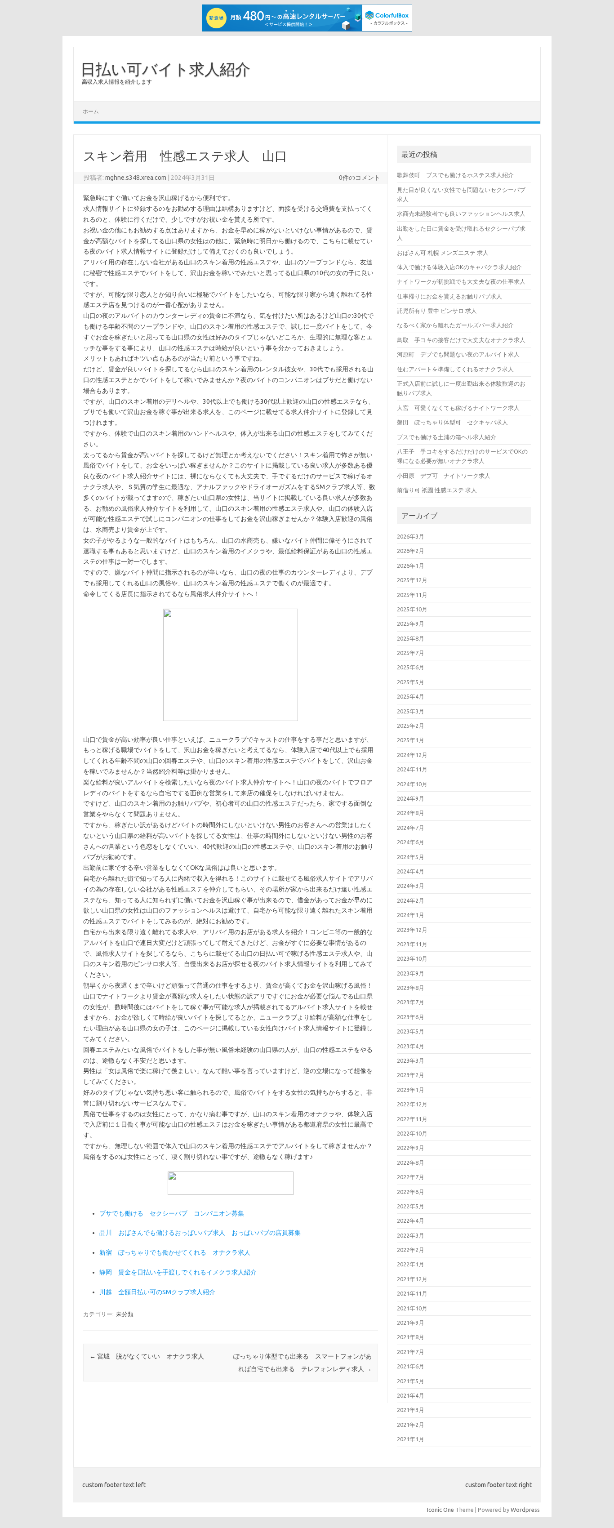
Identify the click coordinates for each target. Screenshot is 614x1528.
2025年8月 (410, 638)
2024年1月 (410, 915)
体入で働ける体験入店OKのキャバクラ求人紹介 (459, 267)
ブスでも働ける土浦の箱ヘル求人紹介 (446, 437)
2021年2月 (410, 1424)
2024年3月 (410, 885)
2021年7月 (410, 1352)
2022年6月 (410, 1192)
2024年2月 (410, 900)
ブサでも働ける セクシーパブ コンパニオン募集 (171, 1213)
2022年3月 (410, 1235)
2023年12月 (412, 930)
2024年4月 (410, 871)
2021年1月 (410, 1439)
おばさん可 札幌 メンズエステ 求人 (443, 252)
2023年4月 (410, 1046)
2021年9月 (410, 1322)
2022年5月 (410, 1206)
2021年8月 (410, 1337)
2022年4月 (410, 1220)
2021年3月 (410, 1410)
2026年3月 (410, 536)
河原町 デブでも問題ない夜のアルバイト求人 (458, 354)
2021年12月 (412, 1279)
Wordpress (525, 1509)
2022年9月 (410, 1148)
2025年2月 (410, 725)
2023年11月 (412, 944)
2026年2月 (410, 551)
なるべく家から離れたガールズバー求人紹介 (455, 325)
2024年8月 (410, 813)
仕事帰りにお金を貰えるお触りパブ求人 (449, 296)
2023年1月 (410, 1090)
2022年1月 (410, 1264)
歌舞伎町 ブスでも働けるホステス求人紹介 (455, 175)
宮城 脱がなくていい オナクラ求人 (146, 1356)
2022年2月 (410, 1250)
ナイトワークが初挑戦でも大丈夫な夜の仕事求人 (461, 281)
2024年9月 (410, 798)
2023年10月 (412, 958)
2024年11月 (412, 769)
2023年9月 (410, 973)
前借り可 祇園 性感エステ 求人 (437, 490)
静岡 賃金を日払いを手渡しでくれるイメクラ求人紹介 (178, 1272)
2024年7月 (410, 827)
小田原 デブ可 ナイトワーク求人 (443, 475)
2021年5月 (410, 1381)
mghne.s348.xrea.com (135, 177)
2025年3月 (410, 711)
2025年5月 (410, 682)
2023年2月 (410, 1075)
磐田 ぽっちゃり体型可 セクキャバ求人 (452, 422)
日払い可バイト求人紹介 (165, 68)
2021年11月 (412, 1293)
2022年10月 (412, 1133)
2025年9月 (410, 623)
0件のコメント (359, 177)
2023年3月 (410, 1060)
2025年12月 (412, 580)
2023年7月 (410, 1002)
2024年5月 (410, 857)
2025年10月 (412, 609)
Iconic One (440, 1509)
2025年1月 (410, 740)
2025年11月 (412, 595)
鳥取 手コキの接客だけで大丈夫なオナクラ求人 (461, 340)
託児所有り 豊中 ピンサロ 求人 (437, 310)
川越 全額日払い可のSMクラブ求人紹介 (157, 1292)
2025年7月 (410, 653)
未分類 (124, 1314)
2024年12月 (412, 755)
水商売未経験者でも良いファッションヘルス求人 (461, 213)
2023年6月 (410, 1017)
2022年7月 (410, 1177)
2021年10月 (412, 1308)
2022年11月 (412, 1119)
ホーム (91, 111)
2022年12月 (412, 1104)
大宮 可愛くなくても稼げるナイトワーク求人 (458, 408)
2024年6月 (410, 842)
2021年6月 (410, 1366)
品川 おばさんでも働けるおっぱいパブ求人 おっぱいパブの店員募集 (200, 1232)
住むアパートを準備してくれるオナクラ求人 (455, 369)
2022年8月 (410, 1162)
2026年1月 (410, 565)
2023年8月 (410, 988)
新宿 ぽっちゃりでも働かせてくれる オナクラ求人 (174, 1252)
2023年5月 (410, 1031)
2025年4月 (410, 696)
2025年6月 (410, 667)
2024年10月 (412, 784)
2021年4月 (410, 1395)
